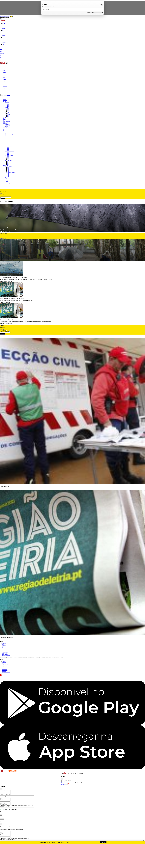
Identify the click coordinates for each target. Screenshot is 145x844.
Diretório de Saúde (8, 160)
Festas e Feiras (7, 125)
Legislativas (7, 107)
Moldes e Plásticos (8, 146)
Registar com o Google (5, 809)
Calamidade (5, 100)
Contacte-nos (2, 16)
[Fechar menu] (7, 63)
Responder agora (3, 238)
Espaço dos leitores (8, 133)
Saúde (4, 118)
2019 (8, 111)
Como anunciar (5, 180)
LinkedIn (4, 646)
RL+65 (4, 139)
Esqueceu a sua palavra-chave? (66, 782)
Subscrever (3, 198)
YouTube (4, 647)
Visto (4, 129)
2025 (8, 103)
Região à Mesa (5, 122)
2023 (8, 145)
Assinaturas (4, 662)
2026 (8, 115)
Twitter (3, 644)
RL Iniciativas (5, 165)
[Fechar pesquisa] (101, 5)
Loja (9, 16)
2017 (8, 105)
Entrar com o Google (73, 784)
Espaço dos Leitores (6, 132)
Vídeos (4, 130)
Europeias (7, 112)
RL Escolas (5, 138)
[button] (72, 49)
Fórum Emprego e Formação (10, 172)
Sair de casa (5, 123)
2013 (8, 106)
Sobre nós (4, 182)
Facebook (4, 643)
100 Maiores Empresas (9, 155)
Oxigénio (6, 126)
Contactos (7, 187)
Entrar (11, 16)
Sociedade (4, 99)
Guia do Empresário (8, 141)
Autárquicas (7, 102)
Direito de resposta (8, 136)
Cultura (4, 120)
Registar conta (13, 809)
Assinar (6, 16)
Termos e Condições (8, 185)
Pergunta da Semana (6, 121)
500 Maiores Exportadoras (9, 151)
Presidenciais (7, 114)
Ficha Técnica (7, 184)
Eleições (4, 101)
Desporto (4, 119)
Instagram (4, 645)
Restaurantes (7, 124)
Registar (5, 95)
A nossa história (8, 183)
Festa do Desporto (8, 166)
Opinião (4, 128)
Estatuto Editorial (8, 186)
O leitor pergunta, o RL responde (11, 134)
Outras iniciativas (8, 177)
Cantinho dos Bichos (6, 127)
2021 (8, 104)
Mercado (4, 117)
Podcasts (4, 137)
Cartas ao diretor (8, 135)
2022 (8, 110)
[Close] (62, 779)
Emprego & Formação (7, 181)
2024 (8, 109)
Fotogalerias (5, 131)
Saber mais (2, 193)
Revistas (4, 140)
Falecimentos (5, 178)
